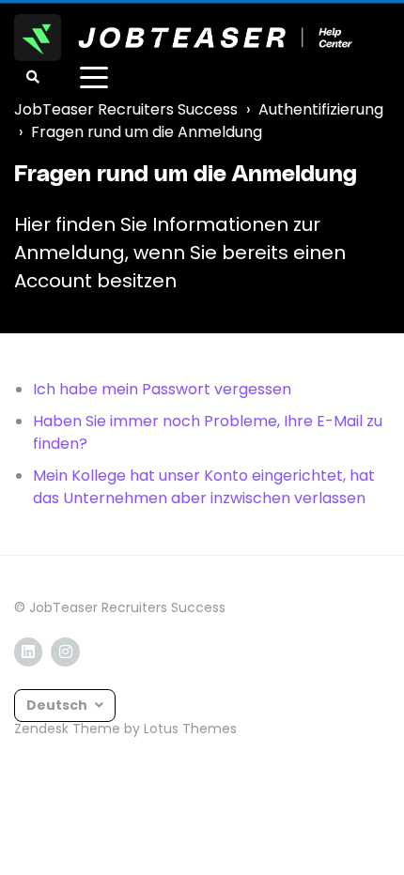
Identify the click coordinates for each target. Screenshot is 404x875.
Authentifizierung (320, 109)
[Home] (183, 37)
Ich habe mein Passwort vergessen (162, 389)
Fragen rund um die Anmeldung (146, 132)
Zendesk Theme (67, 728)
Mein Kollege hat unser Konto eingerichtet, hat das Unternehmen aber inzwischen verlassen (204, 487)
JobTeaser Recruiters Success (126, 109)
